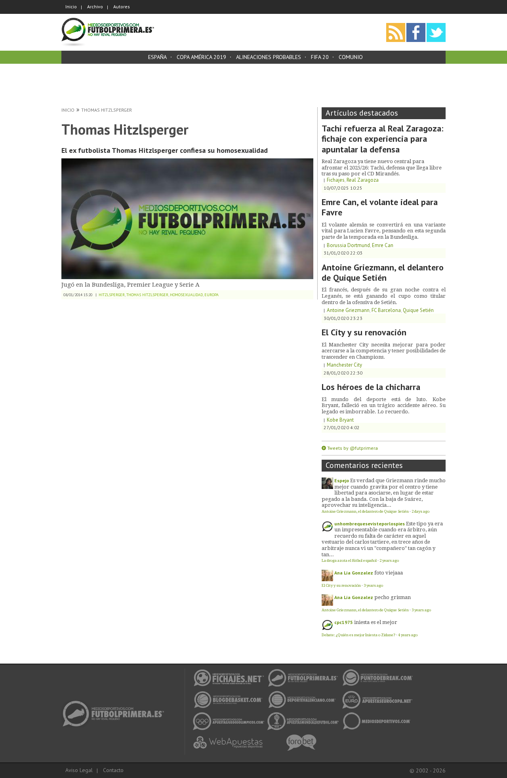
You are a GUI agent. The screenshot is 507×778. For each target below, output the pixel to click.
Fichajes (336, 180)
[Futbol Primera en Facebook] (415, 26)
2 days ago (420, 511)
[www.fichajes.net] (115, 703)
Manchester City (344, 364)
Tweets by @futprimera (352, 448)
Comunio (351, 57)
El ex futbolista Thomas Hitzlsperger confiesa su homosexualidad (164, 150)
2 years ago (389, 560)
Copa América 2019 (201, 57)
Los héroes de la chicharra (371, 386)
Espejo (341, 480)
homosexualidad (186, 294)
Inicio (71, 7)
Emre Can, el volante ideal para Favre (380, 207)
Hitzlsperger (112, 294)
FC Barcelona (386, 310)
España (157, 57)
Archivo (95, 7)
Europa (211, 294)
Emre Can (382, 245)
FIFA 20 (320, 57)
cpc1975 (343, 622)
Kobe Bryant (340, 420)
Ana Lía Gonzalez (353, 573)
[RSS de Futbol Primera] (395, 26)
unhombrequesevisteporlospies (369, 524)
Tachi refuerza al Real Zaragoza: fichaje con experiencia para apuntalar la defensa (382, 139)
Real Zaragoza (363, 180)
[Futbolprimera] (107, 20)
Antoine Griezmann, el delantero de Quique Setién (383, 272)
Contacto (113, 770)
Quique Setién (418, 310)
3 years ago (373, 585)
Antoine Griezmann (348, 310)
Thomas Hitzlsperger (106, 110)
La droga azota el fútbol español (349, 560)
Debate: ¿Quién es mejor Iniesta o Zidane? (358, 635)
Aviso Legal (79, 770)
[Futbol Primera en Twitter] (436, 26)
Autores (121, 7)
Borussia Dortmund (348, 245)
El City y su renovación (364, 332)
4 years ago (407, 635)
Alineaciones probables (268, 57)
